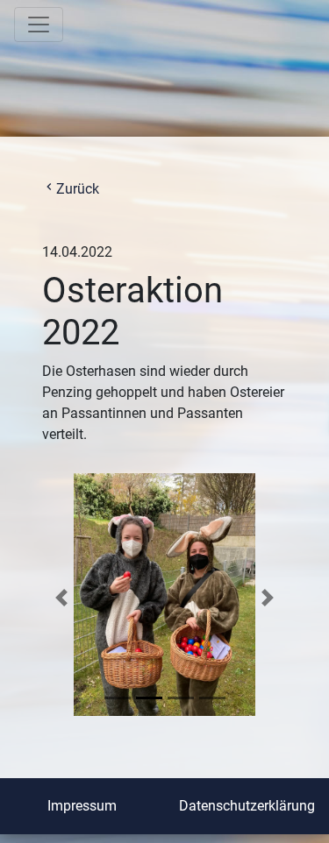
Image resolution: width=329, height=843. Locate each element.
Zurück (70, 189)
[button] (61, 597)
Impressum (82, 805)
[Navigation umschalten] (38, 24)
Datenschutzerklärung (247, 805)
